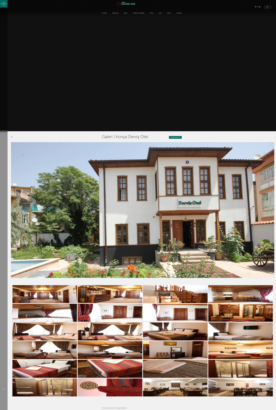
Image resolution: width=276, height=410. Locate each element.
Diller (267, 7)
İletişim (169, 13)
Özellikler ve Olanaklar (138, 13)
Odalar (125, 13)
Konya (151, 13)
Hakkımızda (115, 13)
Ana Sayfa (104, 13)
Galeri (160, 13)
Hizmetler (179, 13)
